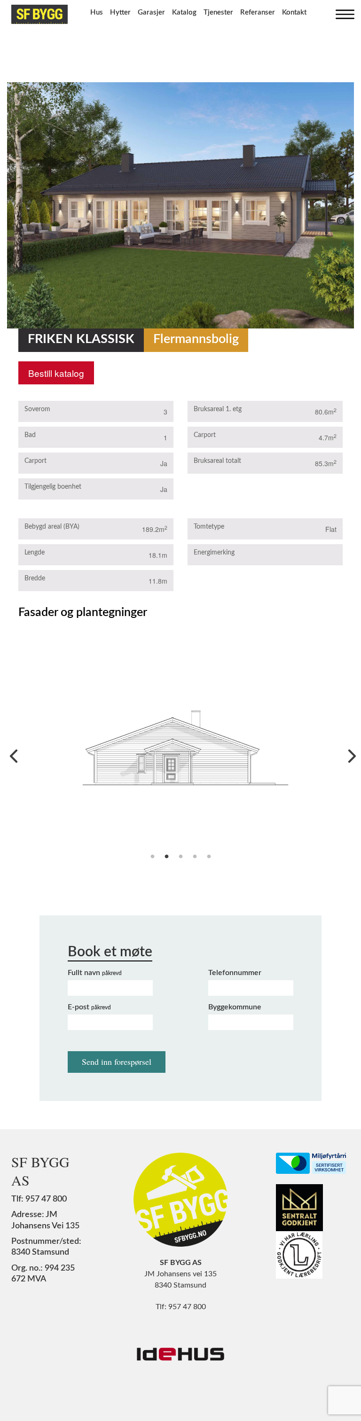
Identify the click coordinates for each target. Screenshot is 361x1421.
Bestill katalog (56, 373)
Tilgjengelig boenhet (52, 487)
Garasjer (151, 12)
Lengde (34, 552)
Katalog (184, 12)
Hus (96, 12)
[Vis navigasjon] (343, 12)
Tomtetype (209, 526)
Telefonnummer (234, 972)
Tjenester (218, 12)
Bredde (34, 578)
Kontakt (294, 12)
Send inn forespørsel (116, 1061)
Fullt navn (95, 972)
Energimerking (214, 552)
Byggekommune (234, 1007)
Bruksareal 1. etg (218, 409)
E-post (89, 1007)
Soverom (37, 409)
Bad (30, 435)
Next (349, 753)
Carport (35, 461)
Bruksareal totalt (217, 461)
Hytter (120, 12)
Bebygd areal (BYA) (51, 526)
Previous (11, 753)
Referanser (257, 12)
